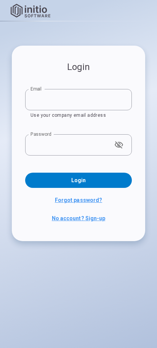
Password (40, 134)
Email (36, 89)
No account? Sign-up (78, 218)
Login (78, 180)
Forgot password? (78, 200)
